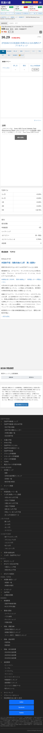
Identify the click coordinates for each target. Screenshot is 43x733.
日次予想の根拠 (9, 427)
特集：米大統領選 (10, 649)
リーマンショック (10, 613)
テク (33, 51)
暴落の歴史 (8, 610)
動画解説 (15, 55)
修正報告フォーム (21, 404)
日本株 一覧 (8, 479)
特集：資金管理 (9, 639)
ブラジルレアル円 (10, 540)
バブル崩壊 (8, 616)
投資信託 (7, 645)
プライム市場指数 (10, 453)
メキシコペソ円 (9, 548)
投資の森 (6, 2)
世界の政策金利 (9, 552)
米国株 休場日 (9, 585)
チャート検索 (8, 486)
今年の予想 (8, 443)
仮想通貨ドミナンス (11, 682)
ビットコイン (9, 665)
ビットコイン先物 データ (12, 685)
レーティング (10, 13)
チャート (27, 51)
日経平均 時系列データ (11, 448)
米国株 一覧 (8, 582)
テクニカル (6, 68)
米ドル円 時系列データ (12, 515)
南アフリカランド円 (11, 537)
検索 (6, 473)
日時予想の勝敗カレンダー (13, 430)
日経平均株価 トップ (11, 421)
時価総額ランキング (11, 680)
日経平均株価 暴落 (10, 603)
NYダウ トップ (9, 561)
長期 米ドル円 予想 (11, 509)
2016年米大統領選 (10, 658)
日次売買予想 (9, 436)
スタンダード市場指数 (11, 456)
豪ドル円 (7, 521)
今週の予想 (8, 440)
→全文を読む (5, 316)
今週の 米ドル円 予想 (11, 503)
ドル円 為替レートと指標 (12, 494)
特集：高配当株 (9, 626)
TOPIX (6, 462)
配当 (9, 55)
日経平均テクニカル (11, 445)
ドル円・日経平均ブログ (12, 555)
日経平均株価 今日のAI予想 (13, 424)
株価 (3, 51)
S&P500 (6, 592)
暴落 (21, 51)
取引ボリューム (9, 688)
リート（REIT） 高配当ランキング (15, 635)
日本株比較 (18, 13)
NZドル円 (8, 545)
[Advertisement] (21, 162)
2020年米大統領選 (10, 655)
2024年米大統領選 (10, 652)
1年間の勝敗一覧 (10, 433)
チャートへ (37, 120)
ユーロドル (8, 530)
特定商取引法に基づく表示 (13, 698)
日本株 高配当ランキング (12, 629)
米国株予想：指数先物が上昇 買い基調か (18, 263)
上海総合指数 (8, 595)
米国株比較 (26, 13)
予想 (39, 51)
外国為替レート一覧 (11, 492)
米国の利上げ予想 (10, 570)
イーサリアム (9, 671)
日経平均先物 (8, 451)
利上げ (21, 55)
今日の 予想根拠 (10, 500)
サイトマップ (8, 692)
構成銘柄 (9, 51)
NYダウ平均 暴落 (10, 606)
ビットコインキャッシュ (12, 677)
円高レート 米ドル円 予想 (13, 512)
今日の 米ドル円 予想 (11, 497)
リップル (7, 668)
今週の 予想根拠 (10, 506)
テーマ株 (33, 13)
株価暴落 (7, 600)
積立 (3, 55)
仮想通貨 (7, 662)
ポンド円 (7, 527)
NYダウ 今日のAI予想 (11, 564)
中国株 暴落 (8, 622)
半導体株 (40, 13)
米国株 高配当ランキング (12, 632)
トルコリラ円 (9, 542)
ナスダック (8, 589)
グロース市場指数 (10, 459)
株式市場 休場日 (10, 481)
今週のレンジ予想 (10, 567)
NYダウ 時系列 (9, 574)
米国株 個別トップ (10, 579)
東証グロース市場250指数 (12, 464)
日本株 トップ (8, 470)
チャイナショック (10, 619)
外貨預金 (7, 642)
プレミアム (28, 2)
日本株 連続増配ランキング (13, 476)
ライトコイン (9, 674)
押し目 (35, 2)
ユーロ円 (7, 524)
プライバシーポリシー (11, 695)
